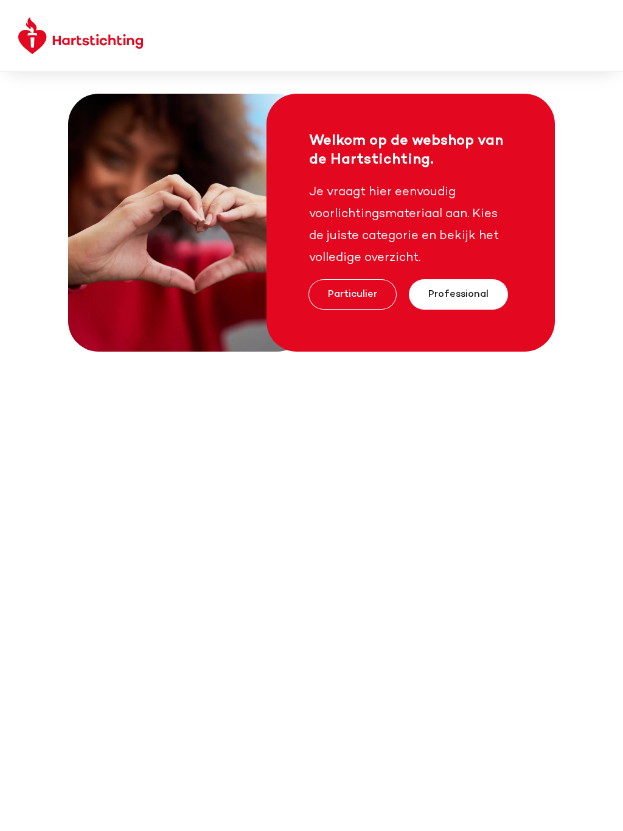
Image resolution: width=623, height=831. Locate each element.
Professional (458, 293)
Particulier (352, 293)
